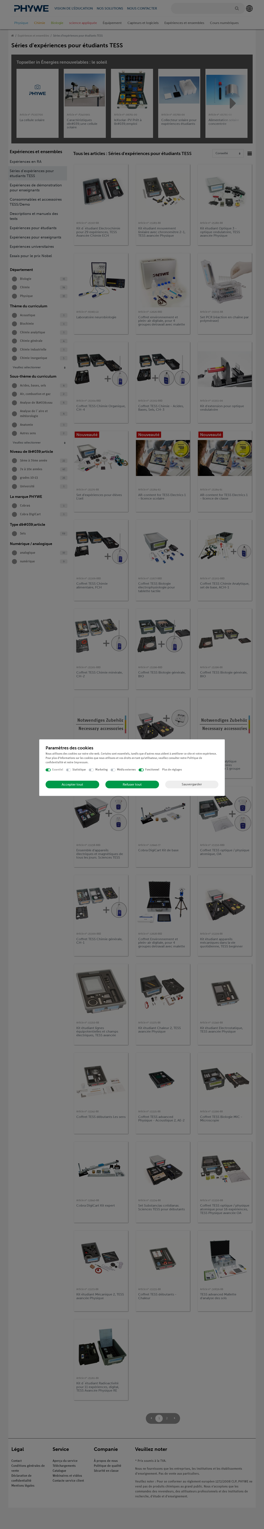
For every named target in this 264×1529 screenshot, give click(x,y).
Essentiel (57, 769)
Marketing (101, 769)
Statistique (79, 769)
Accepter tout (72, 784)
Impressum (81, 762)
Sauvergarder (192, 784)
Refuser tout (132, 784)
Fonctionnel (152, 769)
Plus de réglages (172, 769)
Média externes (126, 769)
